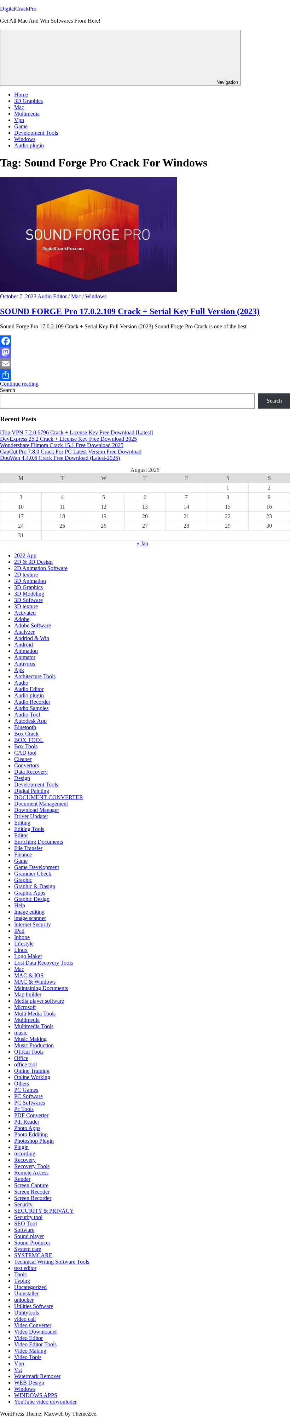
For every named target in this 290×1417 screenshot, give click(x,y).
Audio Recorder (32, 702)
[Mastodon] (145, 352)
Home (21, 95)
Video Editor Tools (35, 1344)
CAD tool (25, 753)
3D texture (26, 606)
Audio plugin (29, 145)
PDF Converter (31, 1115)
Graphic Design (32, 899)
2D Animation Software (41, 568)
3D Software (28, 600)
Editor (21, 835)
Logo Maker (28, 956)
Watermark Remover (37, 1376)
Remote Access (31, 1173)
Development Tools (36, 133)
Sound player (29, 1236)
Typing (22, 1281)
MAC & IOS (29, 975)
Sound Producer (32, 1243)
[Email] (145, 363)
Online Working (32, 1077)
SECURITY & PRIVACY (44, 1211)
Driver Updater (31, 816)
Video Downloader (35, 1332)
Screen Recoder (32, 1192)
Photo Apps (27, 1128)
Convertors (26, 765)
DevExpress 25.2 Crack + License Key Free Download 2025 (68, 439)
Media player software (39, 1001)
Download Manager (36, 810)
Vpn (19, 120)
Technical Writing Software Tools (51, 1262)
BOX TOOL (29, 740)
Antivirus (24, 664)
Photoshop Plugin (34, 1141)
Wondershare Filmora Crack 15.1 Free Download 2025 (61, 445)
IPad (19, 931)
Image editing (29, 912)
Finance (23, 854)
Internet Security (32, 924)
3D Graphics (28, 101)
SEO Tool (25, 1223)
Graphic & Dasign (34, 886)
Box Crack (26, 734)
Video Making (30, 1351)
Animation (26, 651)
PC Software (28, 1096)
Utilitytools (26, 1313)
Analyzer (24, 632)
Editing (22, 823)
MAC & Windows (35, 982)
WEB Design (29, 1383)
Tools (20, 1274)
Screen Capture (31, 1185)
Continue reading (19, 384)
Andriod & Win (31, 638)
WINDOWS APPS (35, 1395)
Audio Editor (52, 296)
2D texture (26, 575)
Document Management (41, 804)
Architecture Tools (35, 676)
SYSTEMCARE (33, 1255)
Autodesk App (30, 721)
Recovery (25, 1160)
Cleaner (22, 759)
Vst (18, 1370)
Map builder (27, 994)
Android (23, 645)
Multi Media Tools (35, 1014)
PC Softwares (29, 1103)
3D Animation (30, 581)
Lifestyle (24, 944)
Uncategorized (30, 1287)
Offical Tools (29, 1052)
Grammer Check (32, 874)
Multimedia (27, 114)
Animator (24, 657)
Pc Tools (24, 1109)
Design (22, 778)
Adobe (21, 619)
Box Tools (25, 746)
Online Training (32, 1071)
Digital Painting (31, 791)
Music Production (34, 1045)
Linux (21, 950)
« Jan (142, 543)
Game (21, 126)
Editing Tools (29, 829)
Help (19, 905)
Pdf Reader (26, 1122)
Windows (24, 139)
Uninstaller (26, 1293)
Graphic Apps (29, 893)
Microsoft (25, 1007)
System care (27, 1249)
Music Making (30, 1039)
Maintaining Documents (41, 988)
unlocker (24, 1300)
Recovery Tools (32, 1166)
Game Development (36, 867)
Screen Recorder (32, 1198)
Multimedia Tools (33, 1026)
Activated (25, 613)
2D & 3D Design (33, 562)
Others (21, 1084)
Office (21, 1058)
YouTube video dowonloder (45, 1402)
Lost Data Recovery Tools (43, 963)
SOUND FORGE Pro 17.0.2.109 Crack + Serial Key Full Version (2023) (130, 311)
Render (22, 1179)
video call (25, 1319)
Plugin (21, 1147)
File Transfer (28, 848)
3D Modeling (29, 594)
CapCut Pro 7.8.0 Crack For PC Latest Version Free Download (70, 452)
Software (24, 1230)
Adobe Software (32, 625)
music (20, 1033)
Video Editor (28, 1338)
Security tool (28, 1217)
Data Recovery (31, 772)
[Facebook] (145, 341)
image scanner (30, 918)
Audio (21, 683)
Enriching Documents (38, 842)
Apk (19, 670)
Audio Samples (31, 708)
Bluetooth (25, 727)
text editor (25, 1268)
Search (7, 390)
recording (24, 1153)
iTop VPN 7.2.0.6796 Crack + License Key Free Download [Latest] (76, 432)
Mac (19, 107)
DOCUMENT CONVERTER (48, 797)
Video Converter (32, 1325)
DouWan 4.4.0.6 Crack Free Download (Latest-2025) (60, 458)
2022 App (25, 555)
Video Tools (27, 1357)
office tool (25, 1064)
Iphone (22, 937)
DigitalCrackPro (18, 9)
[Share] (145, 375)
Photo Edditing (31, 1134)
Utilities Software (33, 1306)
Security (23, 1204)
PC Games (26, 1090)
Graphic (23, 880)
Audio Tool (27, 715)
